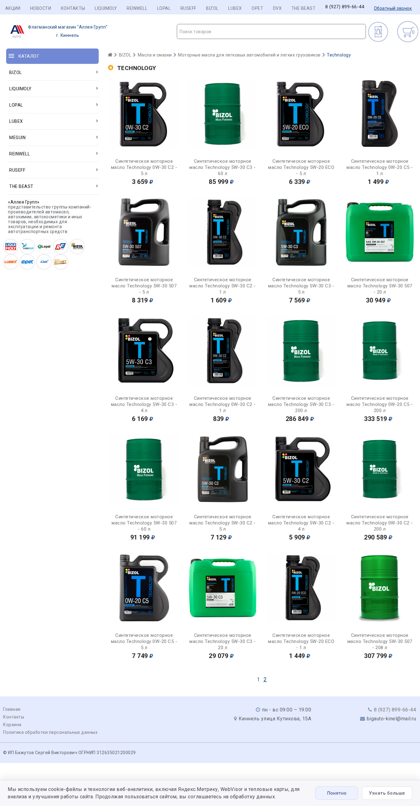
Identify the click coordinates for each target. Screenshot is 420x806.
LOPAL (164, 8)
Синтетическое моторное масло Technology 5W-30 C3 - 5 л (301, 286)
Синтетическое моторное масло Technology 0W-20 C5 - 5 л (144, 641)
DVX (277, 8)
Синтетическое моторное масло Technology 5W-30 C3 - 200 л (301, 404)
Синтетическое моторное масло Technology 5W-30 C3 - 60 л (222, 167)
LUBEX (235, 8)
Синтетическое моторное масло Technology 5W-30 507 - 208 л (379, 641)
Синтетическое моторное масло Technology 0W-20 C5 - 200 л (380, 404)
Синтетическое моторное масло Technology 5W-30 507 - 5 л (144, 286)
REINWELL (137, 8)
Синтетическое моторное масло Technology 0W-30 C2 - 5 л (144, 167)
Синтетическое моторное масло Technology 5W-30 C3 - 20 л (222, 641)
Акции (13, 8)
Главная (12, 709)
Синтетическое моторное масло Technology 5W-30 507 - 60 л (144, 523)
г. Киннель (68, 31)
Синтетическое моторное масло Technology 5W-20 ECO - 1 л (301, 641)
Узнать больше (387, 793)
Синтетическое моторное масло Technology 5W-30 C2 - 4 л (301, 523)
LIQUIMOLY (106, 8)
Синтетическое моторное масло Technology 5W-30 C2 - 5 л (222, 523)
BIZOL (212, 8)
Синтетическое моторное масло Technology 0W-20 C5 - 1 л (380, 167)
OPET (257, 8)
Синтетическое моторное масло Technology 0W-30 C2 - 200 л (380, 523)
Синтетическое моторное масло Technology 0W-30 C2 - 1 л (222, 404)
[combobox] (271, 31)
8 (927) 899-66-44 (344, 7)
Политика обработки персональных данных (50, 732)
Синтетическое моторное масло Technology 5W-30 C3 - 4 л (144, 404)
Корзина (12, 724)
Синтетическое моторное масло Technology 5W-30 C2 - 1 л (222, 286)
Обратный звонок (393, 8)
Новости (40, 8)
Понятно (337, 793)
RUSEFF (188, 8)
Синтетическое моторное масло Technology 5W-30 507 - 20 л (379, 286)
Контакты (73, 8)
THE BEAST (303, 8)
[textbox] (271, 31)
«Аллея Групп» (24, 202)
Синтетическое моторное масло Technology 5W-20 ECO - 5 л (301, 167)
